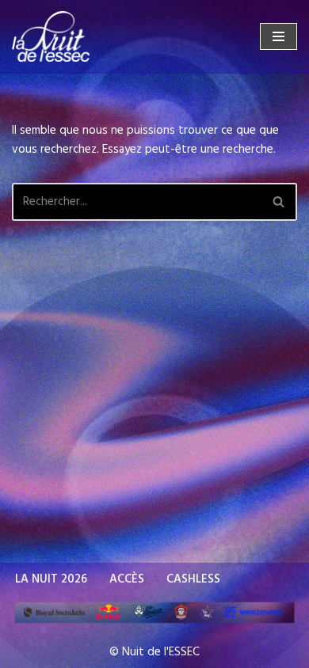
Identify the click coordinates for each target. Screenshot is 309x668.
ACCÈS (126, 579)
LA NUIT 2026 (51, 579)
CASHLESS (193, 579)
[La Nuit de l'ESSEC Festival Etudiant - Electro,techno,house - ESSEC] (51, 36)
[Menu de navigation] (278, 36)
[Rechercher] (279, 202)
